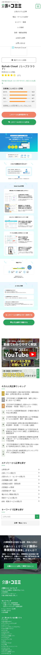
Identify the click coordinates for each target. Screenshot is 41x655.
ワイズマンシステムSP (10, 623)
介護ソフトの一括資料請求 (11, 604)
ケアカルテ (6, 637)
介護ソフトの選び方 (9, 473)
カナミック (6, 625)
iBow (4, 641)
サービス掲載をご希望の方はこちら (13, 590)
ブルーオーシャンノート (10, 646)
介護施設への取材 (8, 487)
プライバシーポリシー (9, 593)
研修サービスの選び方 (9, 498)
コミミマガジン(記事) (9, 609)
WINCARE (6, 632)
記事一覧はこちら (20, 523)
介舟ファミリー (7, 634)
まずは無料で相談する (20, 322)
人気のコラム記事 (20, 12)
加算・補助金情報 (20, 33)
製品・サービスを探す (20, 17)
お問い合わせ (20, 43)
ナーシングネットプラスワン (11, 627)
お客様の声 (6, 469)
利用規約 (5, 592)
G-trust (5, 630)
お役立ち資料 (20, 38)
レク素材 (20, 27)
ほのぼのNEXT (7, 621)
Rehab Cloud (7, 643)
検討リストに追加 (20, 60)
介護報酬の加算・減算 (9, 480)
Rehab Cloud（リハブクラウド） (18, 67)
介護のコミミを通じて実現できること (20, 566)
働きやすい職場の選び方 (10, 494)
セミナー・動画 (20, 22)
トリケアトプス (7, 639)
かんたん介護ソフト (9, 635)
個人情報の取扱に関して (10, 595)
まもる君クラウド (8, 628)
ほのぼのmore (7, 650)
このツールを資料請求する (18, 115)
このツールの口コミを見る (19, 122)
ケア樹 (5, 644)
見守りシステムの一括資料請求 (12, 606)
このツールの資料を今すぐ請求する (19, 315)
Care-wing (6, 648)
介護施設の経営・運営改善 (11, 484)
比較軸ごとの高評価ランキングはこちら (17, 106)
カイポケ (5, 620)
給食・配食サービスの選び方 (12, 501)
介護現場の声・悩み (9, 491)
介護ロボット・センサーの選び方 (13, 477)
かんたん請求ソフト (9, 651)
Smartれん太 (7, 653)
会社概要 (5, 612)
